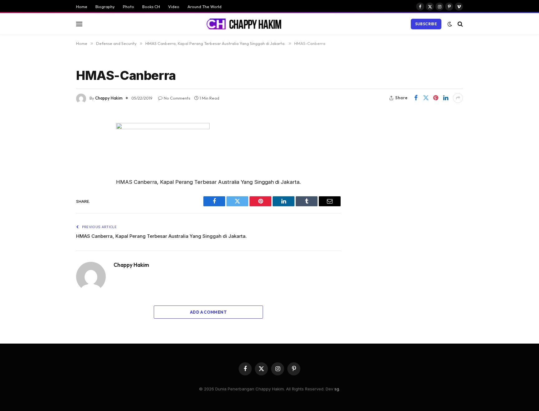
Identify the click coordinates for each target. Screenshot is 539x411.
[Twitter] (54, 159)
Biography (105, 6)
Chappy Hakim (109, 97)
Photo (128, 6)
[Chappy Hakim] (246, 24)
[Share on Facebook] (415, 98)
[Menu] (79, 24)
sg (336, 388)
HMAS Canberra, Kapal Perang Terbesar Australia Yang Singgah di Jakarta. (161, 236)
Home (81, 6)
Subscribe (426, 24)
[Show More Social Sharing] (458, 98)
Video (173, 6)
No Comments (177, 97)
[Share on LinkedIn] (445, 98)
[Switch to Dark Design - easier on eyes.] (450, 24)
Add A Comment (208, 312)
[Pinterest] (54, 191)
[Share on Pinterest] (435, 98)
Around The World (204, 6)
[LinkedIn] (54, 175)
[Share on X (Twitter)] (425, 98)
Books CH (151, 6)
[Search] (459, 24)
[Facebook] (54, 143)
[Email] (54, 207)
